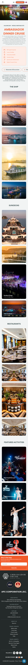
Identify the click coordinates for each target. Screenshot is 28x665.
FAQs (14, 636)
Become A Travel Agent (14, 643)
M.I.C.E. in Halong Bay (14, 641)
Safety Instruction (14, 634)
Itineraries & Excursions (12, 70)
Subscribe (14, 568)
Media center (14, 628)
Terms (16, 661)
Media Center (14, 645)
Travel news (14, 630)
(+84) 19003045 (14, 613)
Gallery (14, 647)
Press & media (14, 632)
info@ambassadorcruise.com (14, 617)
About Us (14, 623)
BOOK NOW (20, 2)
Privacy (20, 661)
